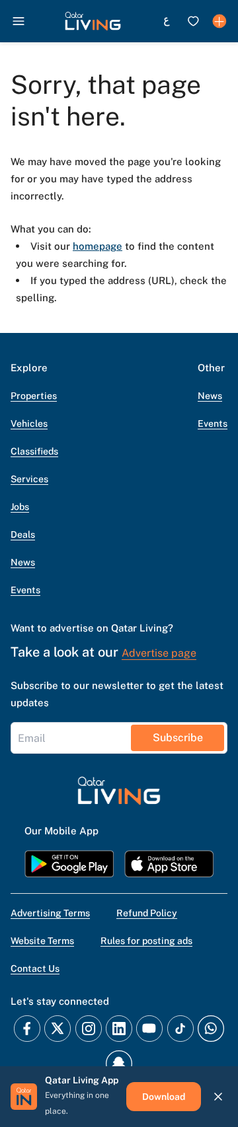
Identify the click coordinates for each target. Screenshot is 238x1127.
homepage (97, 246)
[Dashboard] (219, 21)
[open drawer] (18, 21)
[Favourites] (193, 21)
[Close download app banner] (218, 1096)
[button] (93, 21)
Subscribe (178, 737)
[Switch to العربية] (166, 21)
